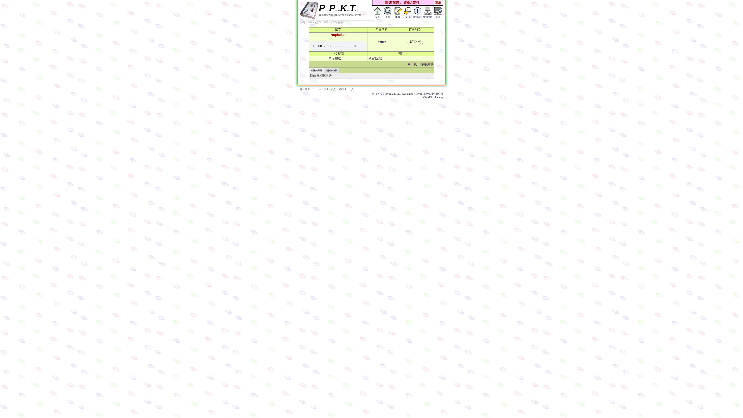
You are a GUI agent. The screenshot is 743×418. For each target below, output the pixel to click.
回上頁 (412, 64)
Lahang (439, 97)
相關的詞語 (316, 70)
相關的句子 (331, 70)
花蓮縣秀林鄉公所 (433, 93)
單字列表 (427, 64)
